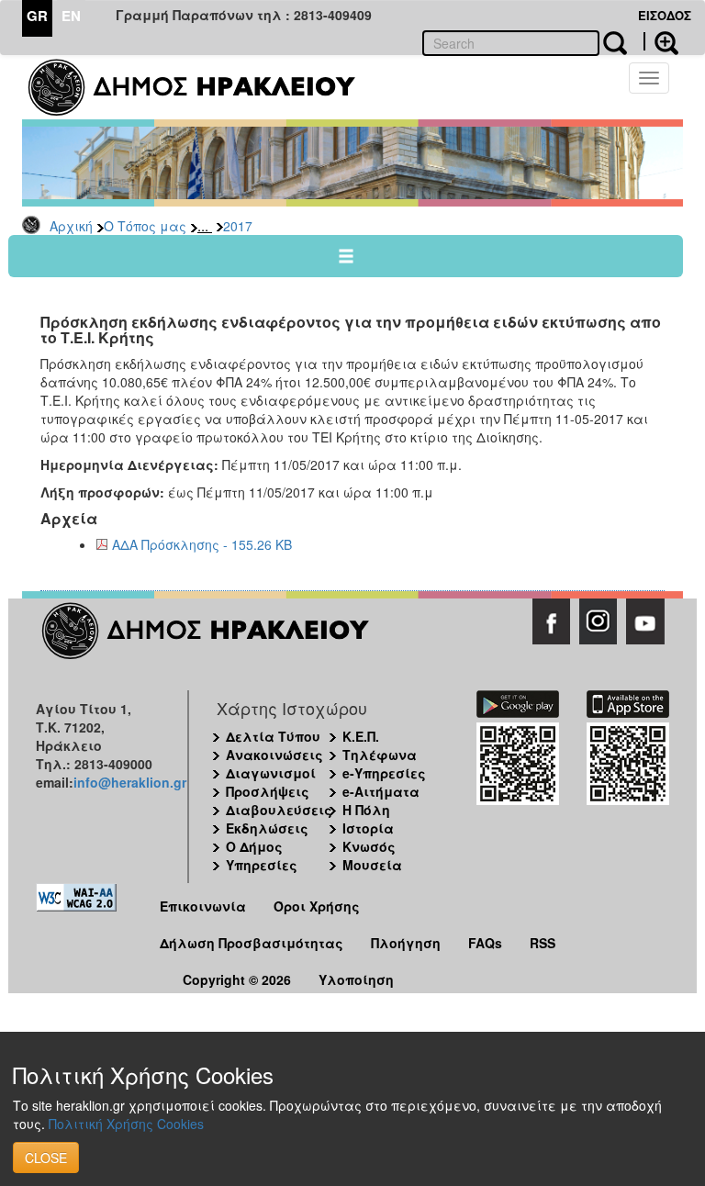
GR (37, 16)
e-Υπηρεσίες (384, 773)
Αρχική (71, 226)
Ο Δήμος (254, 846)
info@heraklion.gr (129, 782)
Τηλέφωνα (379, 754)
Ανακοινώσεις (274, 754)
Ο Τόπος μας (145, 226)
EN (71, 16)
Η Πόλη (366, 809)
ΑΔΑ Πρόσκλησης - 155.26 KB (202, 544)
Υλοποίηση (356, 979)
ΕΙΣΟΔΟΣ (664, 15)
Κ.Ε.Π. (360, 736)
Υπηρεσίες (261, 865)
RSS (542, 943)
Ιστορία (368, 828)
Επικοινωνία (203, 906)
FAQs (485, 943)
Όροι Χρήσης (317, 906)
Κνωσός (369, 846)
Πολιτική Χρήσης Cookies (126, 1123)
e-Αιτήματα (381, 791)
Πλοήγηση (406, 943)
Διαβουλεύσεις (279, 809)
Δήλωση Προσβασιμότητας (251, 943)
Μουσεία (372, 865)
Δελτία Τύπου (273, 736)
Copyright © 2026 (237, 979)
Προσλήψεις (267, 791)
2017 (237, 226)
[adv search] (660, 41)
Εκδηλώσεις (267, 828)
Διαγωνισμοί (271, 773)
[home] (203, 87)
